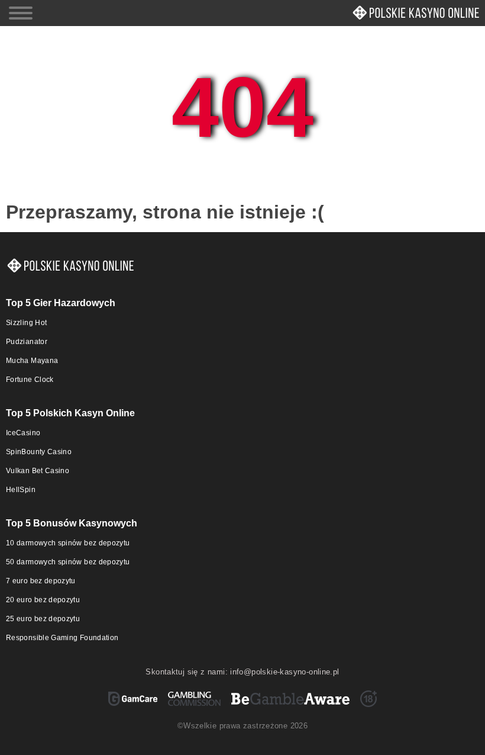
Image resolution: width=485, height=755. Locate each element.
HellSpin (20, 490)
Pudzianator (26, 342)
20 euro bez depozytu (43, 600)
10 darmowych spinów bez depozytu (68, 543)
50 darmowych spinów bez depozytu (68, 562)
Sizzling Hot (26, 323)
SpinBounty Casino (39, 452)
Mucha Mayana (32, 360)
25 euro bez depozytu (43, 619)
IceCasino (23, 433)
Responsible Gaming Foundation (62, 638)
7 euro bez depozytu (41, 581)
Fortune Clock (30, 379)
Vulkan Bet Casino (37, 471)
